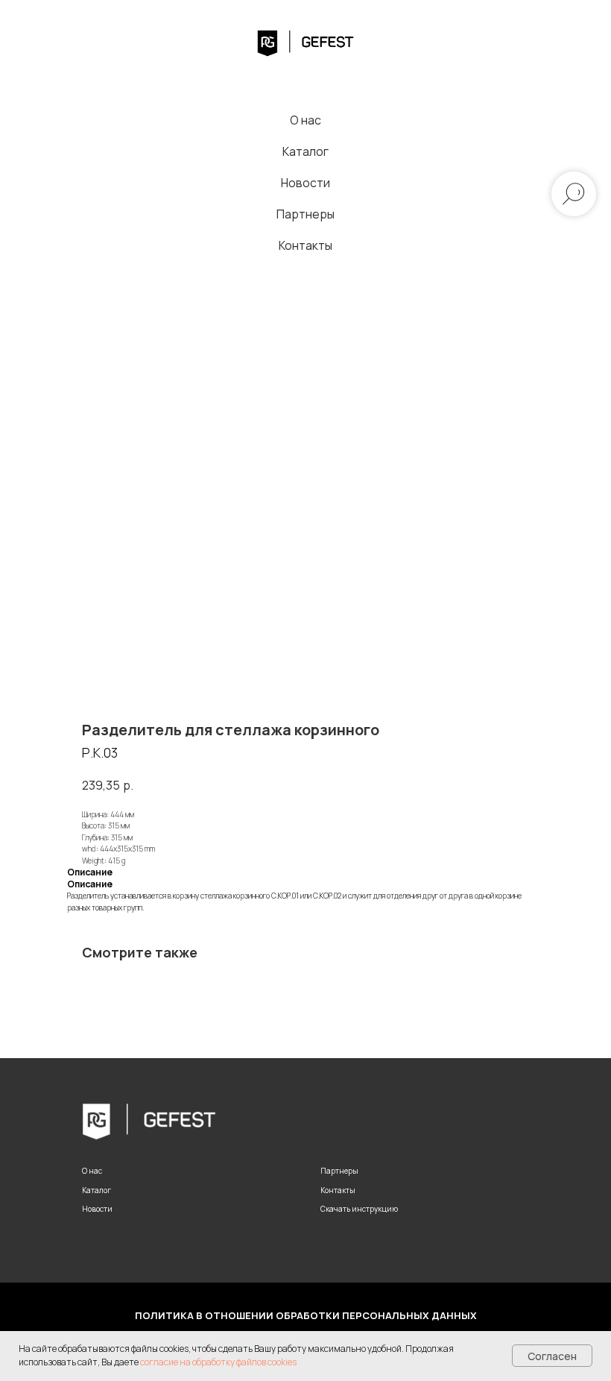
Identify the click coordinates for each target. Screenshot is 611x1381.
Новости (305, 182)
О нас (305, 120)
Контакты (305, 245)
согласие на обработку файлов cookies (218, 1362)
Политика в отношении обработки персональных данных (306, 1315)
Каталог (305, 151)
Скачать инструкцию (359, 1209)
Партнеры (305, 214)
